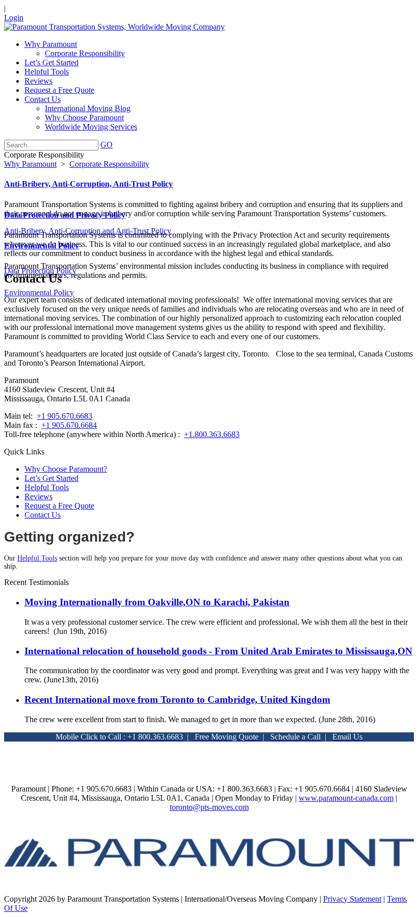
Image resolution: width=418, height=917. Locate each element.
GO (106, 144)
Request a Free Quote (59, 505)
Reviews (38, 496)
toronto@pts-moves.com (209, 807)
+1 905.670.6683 (64, 416)
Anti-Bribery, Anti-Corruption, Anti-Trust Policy (88, 184)
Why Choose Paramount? (65, 469)
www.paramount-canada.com (346, 798)
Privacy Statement (352, 899)
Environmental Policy (41, 245)
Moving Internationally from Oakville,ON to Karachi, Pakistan (157, 602)
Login (13, 17)
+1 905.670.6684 (69, 425)
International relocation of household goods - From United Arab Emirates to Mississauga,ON (218, 651)
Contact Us (42, 515)
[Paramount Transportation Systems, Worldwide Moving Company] (114, 26)
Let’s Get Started (51, 478)
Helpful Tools (46, 487)
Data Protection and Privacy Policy (64, 215)
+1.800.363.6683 (212, 434)
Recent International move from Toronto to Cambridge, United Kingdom (177, 699)
